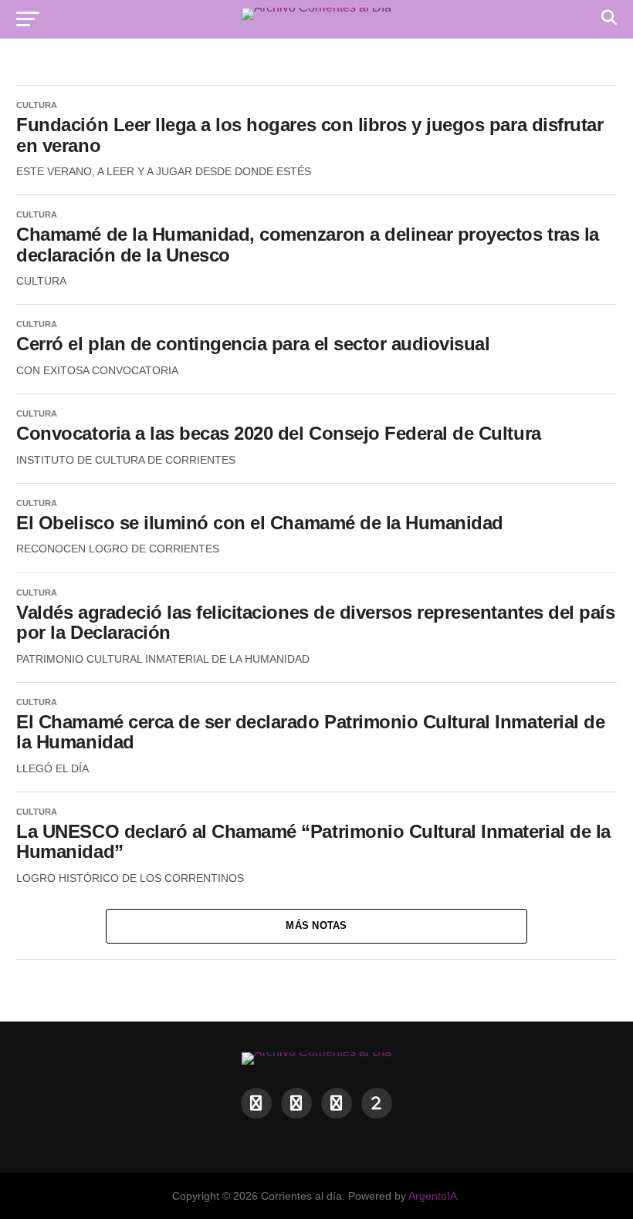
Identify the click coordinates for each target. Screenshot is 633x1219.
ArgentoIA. (434, 1196)
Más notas (316, 925)
